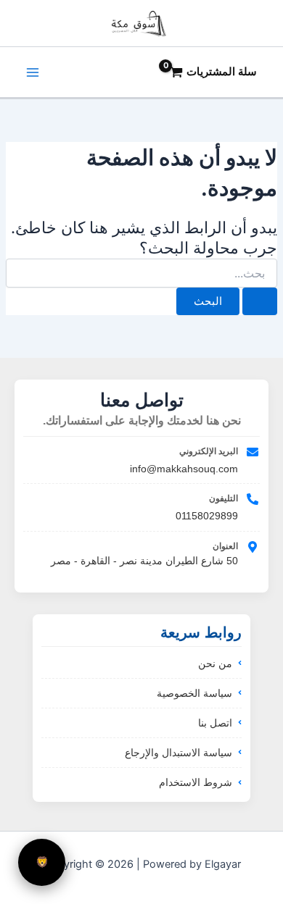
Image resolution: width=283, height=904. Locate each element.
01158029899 (207, 516)
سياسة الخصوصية (194, 693)
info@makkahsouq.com (184, 468)
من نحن (215, 663)
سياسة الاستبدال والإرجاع (178, 752)
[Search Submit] (259, 302)
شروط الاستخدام (195, 782)
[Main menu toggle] (32, 72)
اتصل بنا (215, 723)
